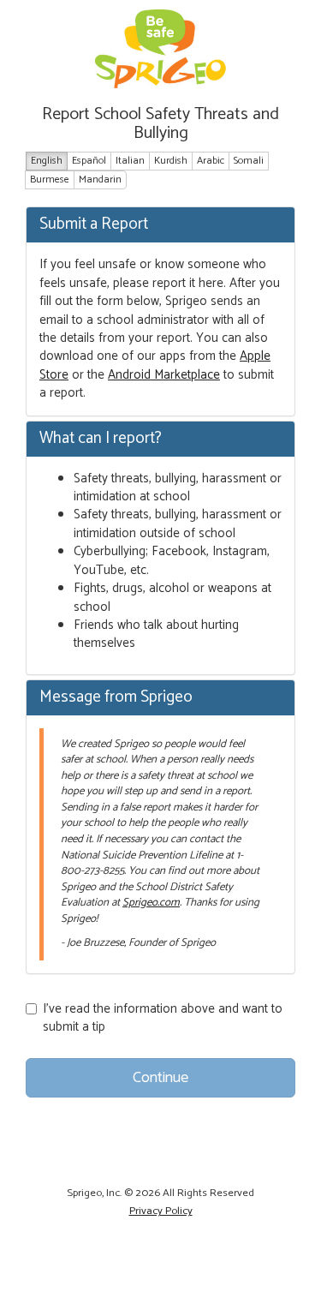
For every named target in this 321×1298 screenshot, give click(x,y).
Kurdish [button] (170, 161)
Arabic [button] (210, 161)
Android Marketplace (164, 375)
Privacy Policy (161, 1211)
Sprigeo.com (151, 903)
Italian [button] (130, 161)
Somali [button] (249, 161)
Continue (160, 1078)
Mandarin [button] (100, 179)
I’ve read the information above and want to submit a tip (162, 1018)
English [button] (46, 161)
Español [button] (89, 161)
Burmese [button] (49, 179)
